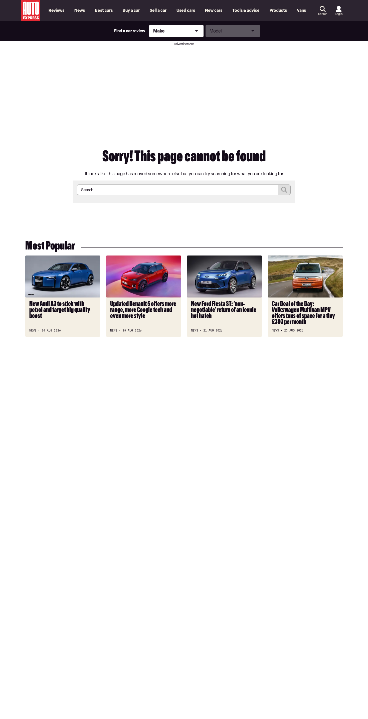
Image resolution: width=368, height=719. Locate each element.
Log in (338, 14)
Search (322, 14)
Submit (284, 189)
